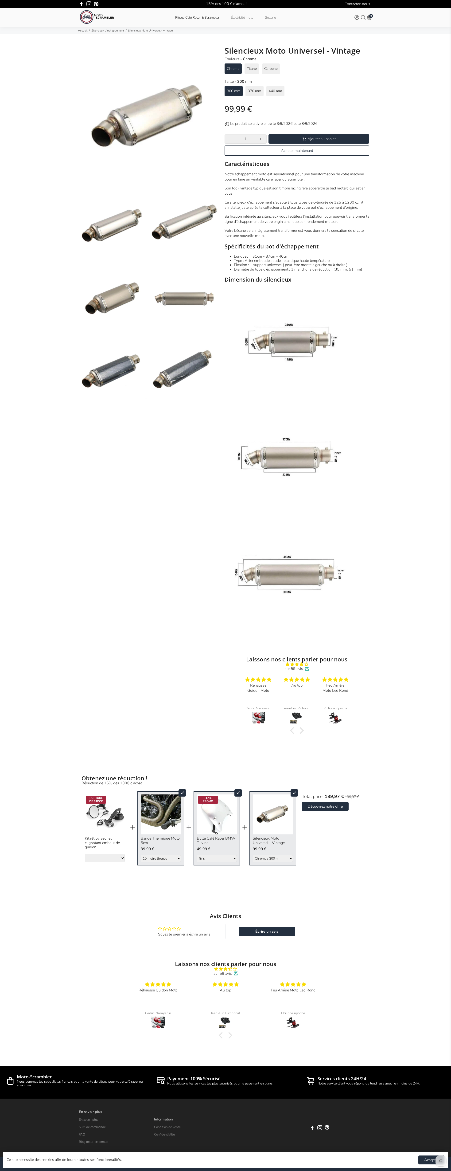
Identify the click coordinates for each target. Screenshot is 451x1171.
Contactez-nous (357, 4)
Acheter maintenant (297, 150)
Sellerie (270, 17)
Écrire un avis (266, 931)
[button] (293, 730)
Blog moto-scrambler (94, 1142)
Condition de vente (167, 1127)
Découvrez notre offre (325, 806)
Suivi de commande (92, 1127)
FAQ (82, 1134)
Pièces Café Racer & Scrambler (197, 17)
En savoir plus (88, 1120)
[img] (297, 664)
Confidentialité (164, 1134)
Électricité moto (242, 17)
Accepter (431, 1160)
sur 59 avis (294, 669)
